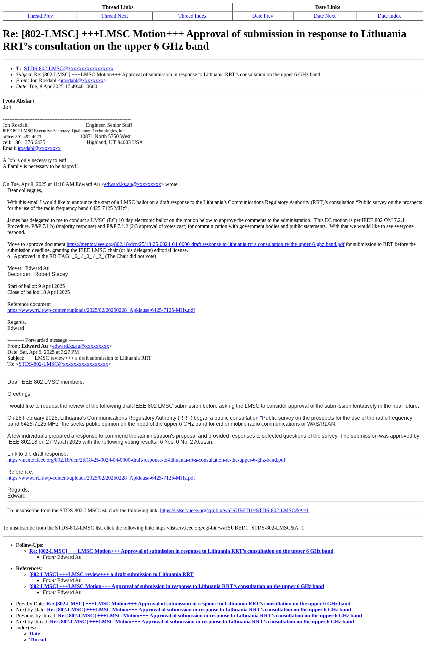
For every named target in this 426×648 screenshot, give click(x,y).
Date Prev (262, 16)
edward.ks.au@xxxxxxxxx (132, 184)
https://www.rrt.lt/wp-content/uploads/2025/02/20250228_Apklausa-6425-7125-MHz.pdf (101, 310)
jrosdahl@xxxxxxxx (82, 80)
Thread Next (114, 16)
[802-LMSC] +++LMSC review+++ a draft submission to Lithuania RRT (111, 574)
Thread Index (192, 16)
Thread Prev (40, 16)
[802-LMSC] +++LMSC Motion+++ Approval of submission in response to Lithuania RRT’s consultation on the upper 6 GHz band (176, 586)
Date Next (324, 16)
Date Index (389, 16)
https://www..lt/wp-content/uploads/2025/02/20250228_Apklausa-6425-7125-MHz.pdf (101, 478)
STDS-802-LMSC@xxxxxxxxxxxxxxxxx (68, 68)
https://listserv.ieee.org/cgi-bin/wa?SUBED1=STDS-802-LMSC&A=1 (234, 510)
